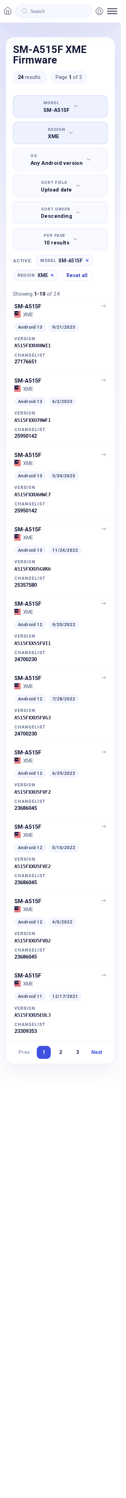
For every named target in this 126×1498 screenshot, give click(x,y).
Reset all (77, 275)
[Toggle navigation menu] (112, 11)
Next (96, 1052)
